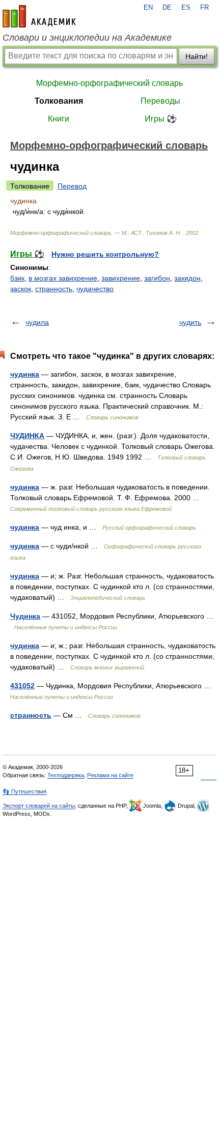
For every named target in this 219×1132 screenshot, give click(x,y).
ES (185, 7)
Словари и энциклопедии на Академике (87, 38)
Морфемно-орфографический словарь (109, 83)
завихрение (120, 278)
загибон (157, 278)
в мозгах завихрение (63, 278)
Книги (58, 118)
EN (148, 7)
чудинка (24, 374)
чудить (190, 322)
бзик (17, 278)
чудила (37, 322)
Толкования (59, 101)
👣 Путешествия (24, 791)
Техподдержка (65, 775)
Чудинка (25, 616)
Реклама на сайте (110, 775)
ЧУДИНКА (27, 436)
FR (204, 7)
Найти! (196, 56)
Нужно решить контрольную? (105, 254)
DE (167, 7)
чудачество (95, 289)
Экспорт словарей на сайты (39, 806)
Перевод (72, 186)
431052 (22, 686)
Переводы (160, 101)
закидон (187, 278)
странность (53, 289)
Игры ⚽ (161, 118)
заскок (20, 289)
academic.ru (39, 16)
